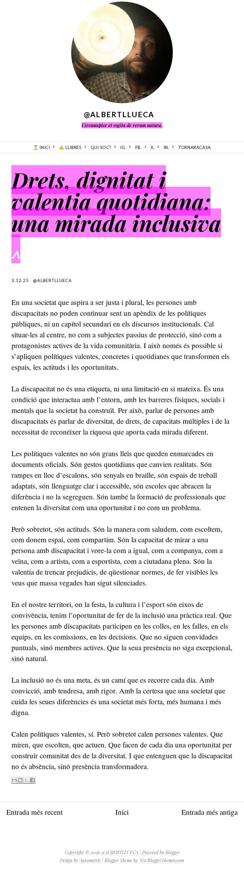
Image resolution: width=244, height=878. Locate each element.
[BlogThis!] (20, 780)
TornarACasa (194, 147)
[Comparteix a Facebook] (32, 780)
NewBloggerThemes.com (161, 860)
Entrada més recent (34, 812)
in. (166, 147)
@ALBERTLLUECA (119, 114)
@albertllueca (52, 280)
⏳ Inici (41, 147)
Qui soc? (101, 147)
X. (152, 147)
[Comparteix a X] (26, 780)
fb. (138, 147)
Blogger (173, 852)
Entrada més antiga (209, 812)
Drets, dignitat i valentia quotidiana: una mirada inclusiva (116, 201)
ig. (123, 147)
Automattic (90, 860)
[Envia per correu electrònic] (14, 780)
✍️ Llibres (70, 147)
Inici (122, 812)
